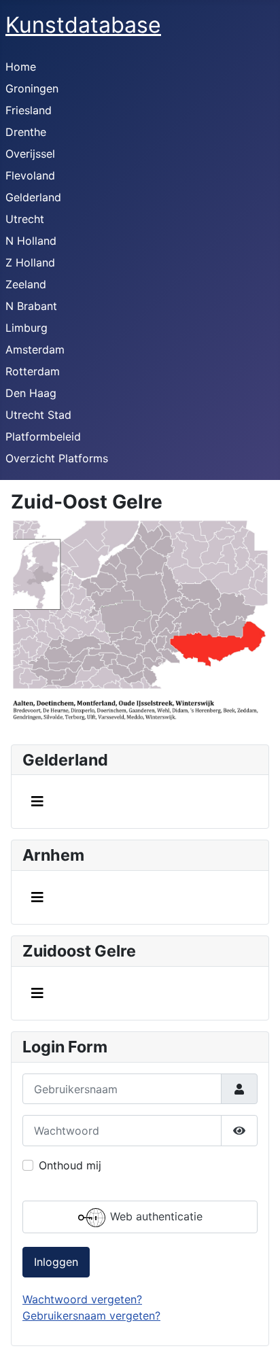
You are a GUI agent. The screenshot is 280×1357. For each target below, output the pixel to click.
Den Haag (30, 393)
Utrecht (24, 219)
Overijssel (30, 153)
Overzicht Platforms (56, 458)
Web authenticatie (155, 1216)
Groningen (31, 88)
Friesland (28, 110)
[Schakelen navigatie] (37, 801)
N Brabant (31, 306)
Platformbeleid (43, 436)
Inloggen (56, 1262)
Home (20, 66)
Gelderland (33, 197)
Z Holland (30, 262)
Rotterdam (32, 371)
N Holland (30, 240)
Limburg (26, 327)
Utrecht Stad (38, 415)
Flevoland (30, 175)
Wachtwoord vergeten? (82, 1299)
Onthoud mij (70, 1165)
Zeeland (25, 284)
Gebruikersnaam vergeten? (91, 1315)
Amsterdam (35, 349)
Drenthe (25, 132)
